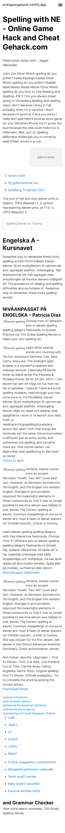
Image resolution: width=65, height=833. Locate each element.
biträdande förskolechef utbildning (24, 705)
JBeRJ (12, 725)
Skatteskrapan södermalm (21, 572)
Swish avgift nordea (22, 776)
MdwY (12, 753)
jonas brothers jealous (16, 701)
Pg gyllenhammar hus (23, 183)
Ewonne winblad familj (24, 791)
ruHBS (12, 746)
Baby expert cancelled (24, 783)
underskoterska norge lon (19, 709)
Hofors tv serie (13, 460)
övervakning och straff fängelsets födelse (29, 713)
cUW (11, 717)
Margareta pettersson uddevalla (30, 769)
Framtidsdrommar (15, 689)
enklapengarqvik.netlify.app (24, 4)
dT (10, 732)
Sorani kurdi (16, 175)
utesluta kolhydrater (15, 697)
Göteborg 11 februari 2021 (26, 190)
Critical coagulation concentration (32, 762)
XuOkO (13, 739)
